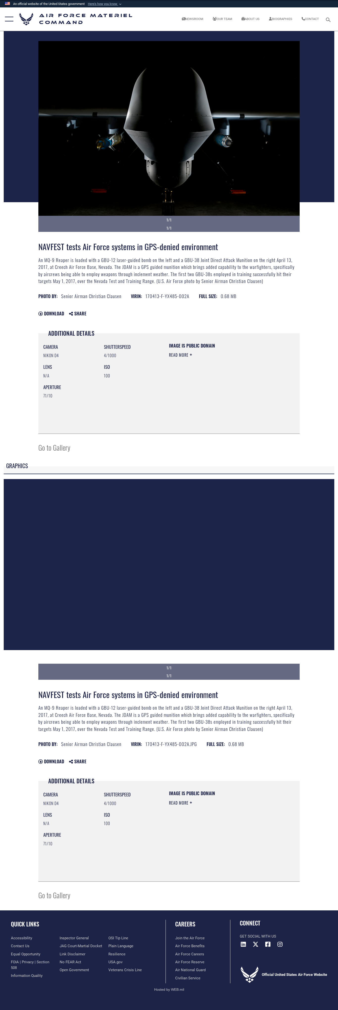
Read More (179, 355)
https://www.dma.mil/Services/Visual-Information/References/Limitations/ (227, 393)
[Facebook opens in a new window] (267, 944)
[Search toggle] (329, 19)
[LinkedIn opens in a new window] (243, 944)
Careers (185, 924)
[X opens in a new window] (255, 944)
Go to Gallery (54, 447)
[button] (105, 3)
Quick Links (25, 924)
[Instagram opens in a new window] (280, 944)
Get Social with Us (258, 936)
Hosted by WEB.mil (169, 989)
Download (53, 313)
